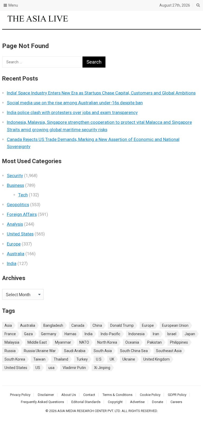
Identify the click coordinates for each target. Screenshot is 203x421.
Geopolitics (18, 204)
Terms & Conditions (117, 395)
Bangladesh (53, 325)
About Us (68, 395)
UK (112, 359)
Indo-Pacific (110, 334)
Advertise (137, 402)
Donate (157, 402)
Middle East (37, 342)
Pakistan (154, 342)
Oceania (132, 342)
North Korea (107, 342)
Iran (156, 334)
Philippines (179, 342)
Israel (171, 334)
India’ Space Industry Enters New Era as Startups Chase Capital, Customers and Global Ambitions (101, 93)
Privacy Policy (20, 395)
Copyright (115, 402)
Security (15, 175)
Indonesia (136, 334)
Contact (89, 395)
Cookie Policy (150, 395)
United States (20, 233)
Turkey (82, 359)
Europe (14, 244)
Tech (23, 194)
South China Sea (134, 351)
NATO (84, 342)
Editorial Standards (85, 402)
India (11, 263)
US (37, 368)
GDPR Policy (177, 395)
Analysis (15, 224)
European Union (175, 325)
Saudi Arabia (74, 351)
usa (51, 368)
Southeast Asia (169, 351)
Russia (10, 351)
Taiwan (39, 359)
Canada (77, 325)
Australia (15, 253)
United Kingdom (156, 359)
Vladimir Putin (74, 368)
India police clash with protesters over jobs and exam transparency (72, 112)
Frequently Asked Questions (42, 402)
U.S (99, 359)
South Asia (103, 351)
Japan (189, 334)
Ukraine (128, 359)
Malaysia (11, 342)
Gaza (28, 334)
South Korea (14, 359)
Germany (48, 334)
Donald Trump (122, 325)
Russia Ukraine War (40, 351)
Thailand (61, 359)
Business (15, 185)
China (97, 325)
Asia (8, 325)
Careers (176, 402)
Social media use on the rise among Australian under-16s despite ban (75, 102)
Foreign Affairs (22, 214)
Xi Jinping (102, 368)
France (10, 334)
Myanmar (63, 342)
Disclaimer (46, 395)
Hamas (70, 334)
